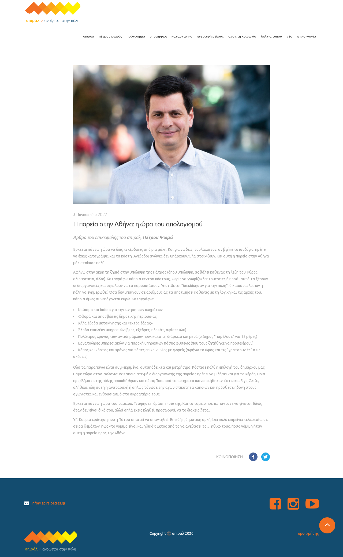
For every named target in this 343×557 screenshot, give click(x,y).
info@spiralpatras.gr (48, 503)
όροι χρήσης (308, 533)
